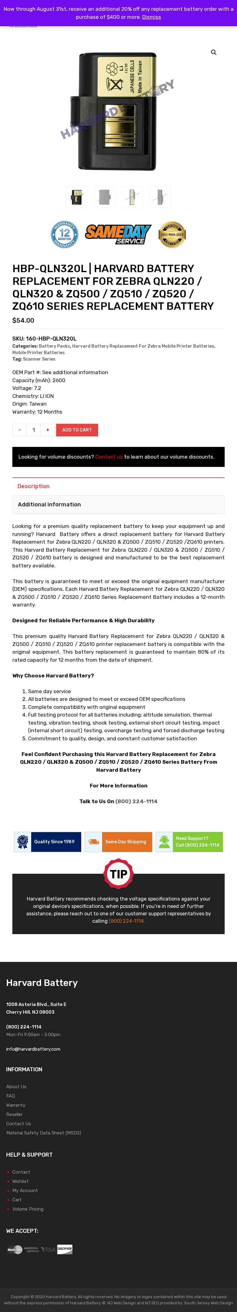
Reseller (14, 1114)
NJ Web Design (121, 1303)
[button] (213, 52)
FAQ (10, 1096)
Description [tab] (34, 486)
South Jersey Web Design (208, 1303)
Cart (17, 1200)
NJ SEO (152, 1303)
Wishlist (20, 1181)
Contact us (109, 457)
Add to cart (77, 430)
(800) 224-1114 (136, 801)
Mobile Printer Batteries (38, 352)
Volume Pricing (28, 1209)
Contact (21, 1172)
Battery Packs (54, 346)
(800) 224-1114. (127, 921)
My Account (25, 1190)
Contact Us (18, 1123)
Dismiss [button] (151, 17)
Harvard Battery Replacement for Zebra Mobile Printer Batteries (143, 346)
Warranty (15, 1105)
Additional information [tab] (49, 504)
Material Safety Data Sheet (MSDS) (43, 1133)
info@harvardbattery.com (33, 1049)
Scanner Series (39, 359)
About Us (16, 1086)
